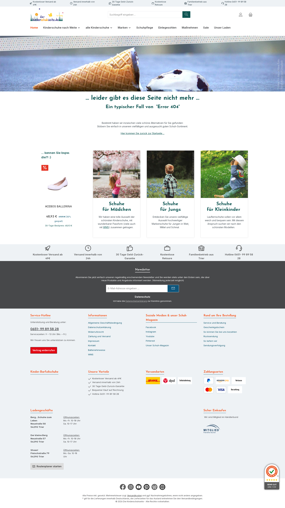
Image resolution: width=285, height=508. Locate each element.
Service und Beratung (215, 322)
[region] (58, 190)
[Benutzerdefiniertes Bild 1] (212, 428)
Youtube (150, 336)
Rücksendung (211, 336)
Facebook (151, 327)
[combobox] (145, 14)
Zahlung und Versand (99, 336)
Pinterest (150, 340)
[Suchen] (186, 14)
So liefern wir (210, 341)
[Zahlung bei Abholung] (235, 389)
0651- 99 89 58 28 (44, 329)
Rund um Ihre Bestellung (220, 315)
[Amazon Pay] (223, 380)
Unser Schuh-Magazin (157, 345)
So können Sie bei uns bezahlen (220, 332)
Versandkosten (134, 495)
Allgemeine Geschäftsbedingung (105, 322)
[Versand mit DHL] (153, 380)
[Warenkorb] (250, 14)
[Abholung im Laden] (185, 380)
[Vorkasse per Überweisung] (239, 380)
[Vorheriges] (41, 190)
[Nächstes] (76, 190)
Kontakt (92, 345)
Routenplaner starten (49, 466)
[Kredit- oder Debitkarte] (215, 389)
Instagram (151, 331)
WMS (106, 227)
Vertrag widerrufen (43, 350)
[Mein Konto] (241, 14)
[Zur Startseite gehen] (46, 14)
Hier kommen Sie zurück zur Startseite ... (142, 133)
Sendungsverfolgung (214, 345)
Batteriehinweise (96, 350)
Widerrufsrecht (96, 332)
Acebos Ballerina (58, 206)
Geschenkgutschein (214, 327)
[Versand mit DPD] (169, 380)
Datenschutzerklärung (136, 301)
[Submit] (173, 288)
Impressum (93, 341)
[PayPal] (209, 380)
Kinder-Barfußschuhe (44, 371)
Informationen (97, 315)
